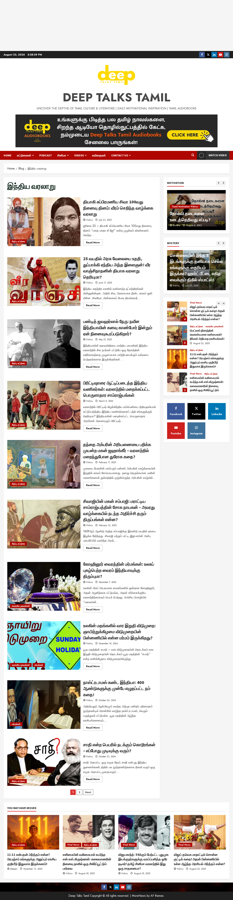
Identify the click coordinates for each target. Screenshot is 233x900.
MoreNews (139, 896)
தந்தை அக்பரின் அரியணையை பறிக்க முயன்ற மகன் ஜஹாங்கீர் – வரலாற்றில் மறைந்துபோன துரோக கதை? (43, 464)
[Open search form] (192, 155)
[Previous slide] (218, 183)
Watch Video (218, 155)
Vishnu (89, 220)
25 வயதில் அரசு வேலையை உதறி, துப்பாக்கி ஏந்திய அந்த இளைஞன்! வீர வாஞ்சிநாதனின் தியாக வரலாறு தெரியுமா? (43, 281)
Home (7, 155)
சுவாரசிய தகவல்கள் (21, 606)
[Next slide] (223, 183)
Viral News (196, 302)
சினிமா (61, 155)
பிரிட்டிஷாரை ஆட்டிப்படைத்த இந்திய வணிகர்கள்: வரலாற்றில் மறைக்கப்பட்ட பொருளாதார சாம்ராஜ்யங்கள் (43, 405)
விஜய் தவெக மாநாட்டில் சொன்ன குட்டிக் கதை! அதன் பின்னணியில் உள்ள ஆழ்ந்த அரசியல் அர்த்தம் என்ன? (177, 311)
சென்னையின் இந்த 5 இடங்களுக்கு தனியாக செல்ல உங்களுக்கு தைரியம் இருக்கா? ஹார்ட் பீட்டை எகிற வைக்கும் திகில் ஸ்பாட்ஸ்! (196, 267)
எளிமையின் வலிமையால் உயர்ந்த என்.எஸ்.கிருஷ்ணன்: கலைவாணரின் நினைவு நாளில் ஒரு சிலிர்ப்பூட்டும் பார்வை (177, 382)
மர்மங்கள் (38, 665)
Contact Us (119, 155)
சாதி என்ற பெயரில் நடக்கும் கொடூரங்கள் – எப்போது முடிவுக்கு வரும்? (43, 761)
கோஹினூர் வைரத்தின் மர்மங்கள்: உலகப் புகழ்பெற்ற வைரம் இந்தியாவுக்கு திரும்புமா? (43, 586)
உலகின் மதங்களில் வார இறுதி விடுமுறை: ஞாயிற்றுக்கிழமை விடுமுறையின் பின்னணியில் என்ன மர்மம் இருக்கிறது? (43, 645)
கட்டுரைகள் (24, 155)
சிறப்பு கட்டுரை (18, 241)
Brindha (176, 225)
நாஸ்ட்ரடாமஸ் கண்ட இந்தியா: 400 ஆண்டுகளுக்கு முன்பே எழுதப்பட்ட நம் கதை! (43, 704)
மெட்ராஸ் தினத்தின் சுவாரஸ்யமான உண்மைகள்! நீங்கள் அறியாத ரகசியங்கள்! (177, 335)
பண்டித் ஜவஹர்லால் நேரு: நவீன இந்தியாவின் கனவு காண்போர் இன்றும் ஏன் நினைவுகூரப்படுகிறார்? (43, 343)
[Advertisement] (116, 25)
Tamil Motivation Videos (185, 206)
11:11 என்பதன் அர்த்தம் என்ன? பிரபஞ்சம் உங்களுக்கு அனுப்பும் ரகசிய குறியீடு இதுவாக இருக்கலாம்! (177, 358)
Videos (79, 155)
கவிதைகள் (99, 155)
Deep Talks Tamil (116, 97)
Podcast (45, 155)
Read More (94, 243)
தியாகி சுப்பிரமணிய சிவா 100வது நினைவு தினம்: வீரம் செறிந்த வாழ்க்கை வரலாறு (43, 221)
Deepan (13, 869)
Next (88, 792)
